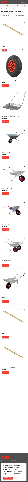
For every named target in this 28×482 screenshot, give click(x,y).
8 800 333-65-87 (24, 2)
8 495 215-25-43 (23, 1)
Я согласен (8, 478)
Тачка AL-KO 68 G (6, 296)
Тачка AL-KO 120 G (7, 188)
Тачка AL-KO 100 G (7, 152)
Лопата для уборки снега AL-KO (10, 116)
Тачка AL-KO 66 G (6, 260)
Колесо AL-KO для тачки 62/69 (10, 80)
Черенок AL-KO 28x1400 (8, 367)
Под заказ (6, 121)
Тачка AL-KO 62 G (6, 224)
